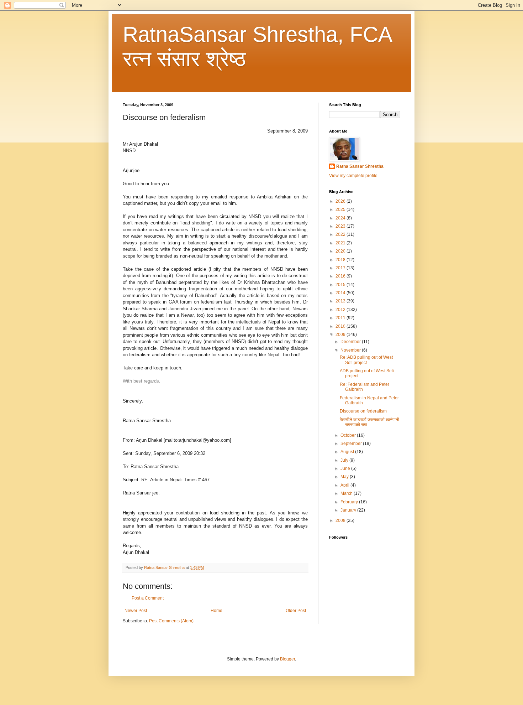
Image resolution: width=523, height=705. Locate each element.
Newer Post (136, 610)
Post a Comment (148, 598)
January (348, 510)
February (349, 501)
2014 (341, 292)
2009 (341, 334)
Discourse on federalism (363, 411)
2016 (341, 276)
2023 (341, 226)
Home (216, 610)
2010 (341, 326)
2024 (341, 218)
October (348, 435)
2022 (341, 234)
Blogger (287, 659)
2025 (341, 209)
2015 (341, 284)
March (347, 493)
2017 (341, 267)
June (345, 468)
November (351, 350)
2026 (341, 201)
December (351, 341)
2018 (341, 259)
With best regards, (141, 381)
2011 (341, 317)
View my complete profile (353, 175)
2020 (341, 251)
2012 (341, 309)
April (345, 485)
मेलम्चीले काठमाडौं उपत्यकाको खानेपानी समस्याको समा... (369, 422)
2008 (341, 520)
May (345, 476)
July (344, 460)
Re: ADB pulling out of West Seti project (366, 360)
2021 (341, 242)
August (347, 451)
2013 (341, 301)
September (351, 443)
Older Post (296, 610)
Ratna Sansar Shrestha (360, 166)
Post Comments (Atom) (171, 620)
